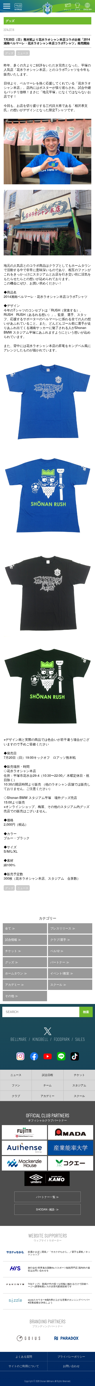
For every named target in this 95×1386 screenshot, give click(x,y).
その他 (9, 996)
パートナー (57, 962)
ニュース (22, 53)
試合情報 (11, 939)
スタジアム (79, 1085)
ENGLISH (87, 9)
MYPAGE (18, 9)
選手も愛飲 (77, 1251)
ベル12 (54, 951)
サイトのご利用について (24, 1366)
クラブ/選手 (58, 939)
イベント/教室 (59, 973)
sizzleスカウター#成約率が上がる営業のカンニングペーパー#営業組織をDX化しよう (59, 1301)
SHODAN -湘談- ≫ (47, 1209)
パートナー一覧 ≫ (47, 1197)
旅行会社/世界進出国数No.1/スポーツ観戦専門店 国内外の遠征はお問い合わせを (59, 1269)
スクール (56, 984)
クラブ (16, 1096)
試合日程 (47, 1075)
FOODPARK (62, 1039)
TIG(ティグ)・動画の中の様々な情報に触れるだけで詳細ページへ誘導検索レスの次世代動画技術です (58, 1285)
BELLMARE (18, 1039)
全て (8, 928)
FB (34, 1054)
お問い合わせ (71, 1366)
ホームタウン (14, 973)
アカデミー (12, 984)
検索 (86, 1012)
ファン (16, 1085)
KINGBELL (40, 1039)
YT (47, 1054)
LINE (61, 1054)
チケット (67, 9)
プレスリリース (60, 928)
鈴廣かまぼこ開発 (37, 1251)
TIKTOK (75, 1054)
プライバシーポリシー (71, 1356)
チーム (47, 1085)
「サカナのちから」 (59, 1251)
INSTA (20, 1054)
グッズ (77, 9)
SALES (80, 1039)
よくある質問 (23, 1356)
